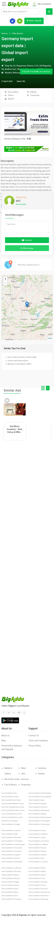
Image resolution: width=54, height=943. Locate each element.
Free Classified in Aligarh (37, 803)
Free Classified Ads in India (11, 800)
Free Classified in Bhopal (37, 814)
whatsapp (27, 248)
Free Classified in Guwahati (11, 851)
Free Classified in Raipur (37, 868)
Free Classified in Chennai (10, 830)
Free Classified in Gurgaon (10, 855)
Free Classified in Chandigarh (39, 821)
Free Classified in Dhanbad (11, 837)
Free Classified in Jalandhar (39, 841)
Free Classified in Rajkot (37, 871)
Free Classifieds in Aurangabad (40, 796)
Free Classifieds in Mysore (10, 878)
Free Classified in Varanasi (38, 888)
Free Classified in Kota (36, 858)
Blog (3, 740)
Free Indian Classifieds (9, 821)
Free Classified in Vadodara (38, 895)
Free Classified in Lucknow (38, 861)
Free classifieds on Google (10, 824)
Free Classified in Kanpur (38, 851)
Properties (26, 784)
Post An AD (35, 20)
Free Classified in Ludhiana (11, 868)
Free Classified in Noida (9, 888)
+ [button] (5, 279)
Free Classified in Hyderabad (11, 861)
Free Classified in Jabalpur (38, 834)
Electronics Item (11, 779)
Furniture (42, 768)
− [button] (5, 283)
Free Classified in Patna (9, 892)
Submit (28, 240)
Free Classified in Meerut (10, 875)
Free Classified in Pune (9, 895)
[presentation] (43, 388)
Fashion (41, 773)
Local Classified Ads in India (11, 814)
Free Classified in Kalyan (37, 848)
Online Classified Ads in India (12, 817)
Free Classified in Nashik (10, 885)
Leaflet (49, 338)
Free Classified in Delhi (9, 834)
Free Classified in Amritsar (38, 807)
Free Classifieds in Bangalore (39, 810)
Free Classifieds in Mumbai (11, 871)
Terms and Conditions (38, 740)
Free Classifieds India (9, 793)
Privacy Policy (35, 745)
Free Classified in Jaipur (37, 837)
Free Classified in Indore (37, 830)
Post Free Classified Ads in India (12, 807)
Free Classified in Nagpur (10, 882)
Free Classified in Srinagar (38, 882)
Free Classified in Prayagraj (11, 899)
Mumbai (8, 72)
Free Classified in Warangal (38, 899)
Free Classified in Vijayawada (39, 892)
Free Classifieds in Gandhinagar (13, 844)
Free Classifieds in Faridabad (11, 841)
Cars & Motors (10, 784)
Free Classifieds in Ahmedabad (40, 793)
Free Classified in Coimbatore (39, 824)
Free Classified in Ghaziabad (11, 848)
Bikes (23, 768)
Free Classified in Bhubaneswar (40, 817)
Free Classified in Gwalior (10, 858)
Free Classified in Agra (36, 800)
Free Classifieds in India (10, 796)
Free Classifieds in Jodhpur (38, 844)
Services (4, 33)
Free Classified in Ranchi (37, 875)
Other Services (17, 33)
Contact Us (34, 735)
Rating (33, 92)
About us (5, 735)
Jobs (23, 773)
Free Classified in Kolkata (38, 855)
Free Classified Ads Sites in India (13, 810)
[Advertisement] (27, 569)
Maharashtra (18, 72)
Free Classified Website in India (12, 803)
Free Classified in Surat (37, 878)
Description (13, 92)
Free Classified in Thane (37, 885)
